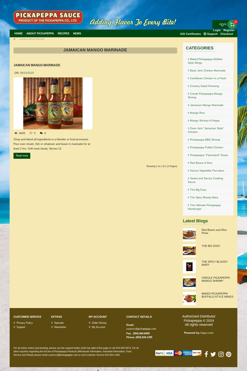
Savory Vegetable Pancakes (206, 170)
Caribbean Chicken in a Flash (207, 78)
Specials (58, 322)
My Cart (232, 24)
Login (217, 30)
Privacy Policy (24, 322)
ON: (16, 72)
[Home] (14, 39)
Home (18, 33)
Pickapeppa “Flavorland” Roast (208, 155)
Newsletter (59, 327)
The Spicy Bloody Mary (203, 197)
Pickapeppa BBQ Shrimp (204, 139)
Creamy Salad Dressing (204, 85)
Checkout (226, 33)
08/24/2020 (27, 72)
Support (20, 327)
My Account (98, 327)
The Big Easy (197, 189)
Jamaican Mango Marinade (31, 39)
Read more (22, 155)
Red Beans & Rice (200, 162)
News (77, 33)
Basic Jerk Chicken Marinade (207, 70)
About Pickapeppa (40, 33)
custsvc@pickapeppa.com (141, 328)
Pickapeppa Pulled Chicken (206, 147)
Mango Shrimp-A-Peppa (204, 120)
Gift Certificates (190, 33)
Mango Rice (197, 112)
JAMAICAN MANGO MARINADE (37, 65)
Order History (99, 322)
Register (228, 30)
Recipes (63, 33)
